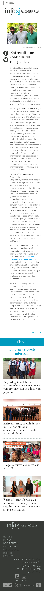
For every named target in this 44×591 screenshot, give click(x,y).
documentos (10, 543)
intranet (8, 556)
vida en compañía (31, 563)
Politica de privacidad (29, 569)
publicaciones (11, 550)
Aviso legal (34, 572)
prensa (7, 540)
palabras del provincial (27, 560)
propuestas (9, 547)
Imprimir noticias (31, 566)
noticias (7, 537)
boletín (7, 553)
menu (9, 3)
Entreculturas (36, 332)
